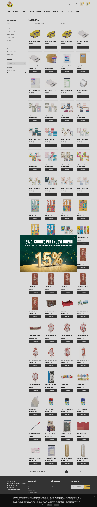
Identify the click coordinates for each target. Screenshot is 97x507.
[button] (75, 237)
